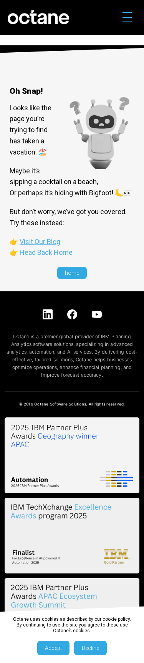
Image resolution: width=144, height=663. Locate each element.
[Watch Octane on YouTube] (97, 314)
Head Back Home (46, 252)
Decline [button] (90, 648)
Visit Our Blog (40, 242)
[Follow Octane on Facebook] (72, 314)
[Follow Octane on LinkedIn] (47, 314)
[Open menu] (127, 17)
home (72, 273)
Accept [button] (53, 648)
